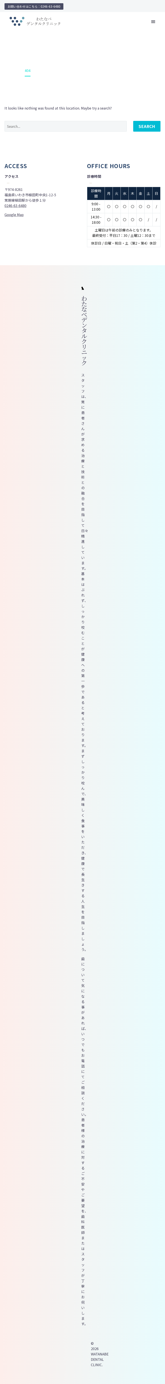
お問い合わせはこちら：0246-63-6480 (34, 6)
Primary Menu (153, 21)
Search (147, 126)
